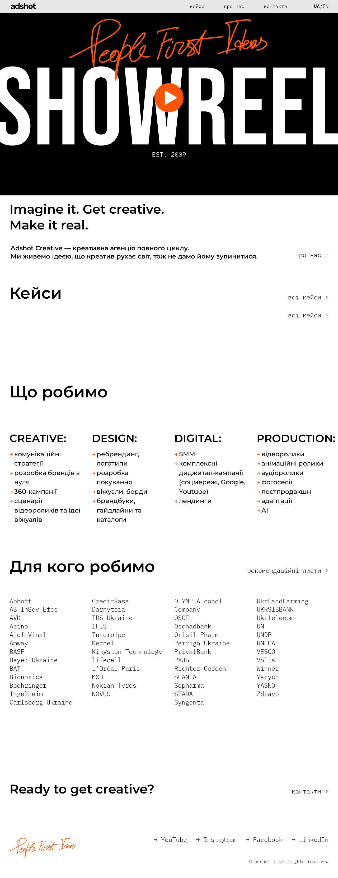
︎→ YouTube (170, 839)
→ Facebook (264, 839)
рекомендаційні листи (287, 570)
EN (325, 6)
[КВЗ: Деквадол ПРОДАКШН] (251, 345)
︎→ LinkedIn (310, 839)
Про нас (234, 6)
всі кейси (308, 297)
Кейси (197, 6)
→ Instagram (216, 839)
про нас (311, 255)
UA (317, 6)
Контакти (275, 6)
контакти (310, 791)
